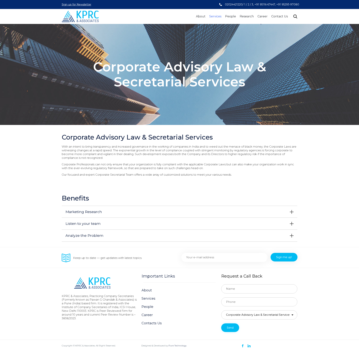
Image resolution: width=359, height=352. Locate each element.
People (230, 16)
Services (215, 16)
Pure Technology (177, 345)
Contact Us (279, 16)
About (200, 16)
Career (262, 16)
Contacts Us (152, 323)
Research (247, 16)
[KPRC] (80, 16)
